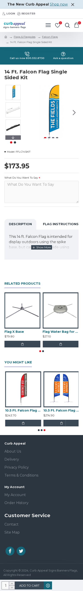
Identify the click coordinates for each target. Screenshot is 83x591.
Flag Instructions (61, 224)
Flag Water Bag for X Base (61, 332)
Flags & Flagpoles (24, 36)
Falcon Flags (50, 36)
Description (20, 224)
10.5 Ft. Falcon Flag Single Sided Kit (22, 410)
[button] (28, 112)
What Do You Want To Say (21, 177)
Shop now (59, 4)
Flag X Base (14, 332)
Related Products (22, 284)
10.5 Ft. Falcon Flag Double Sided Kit (61, 410)
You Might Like (18, 362)
